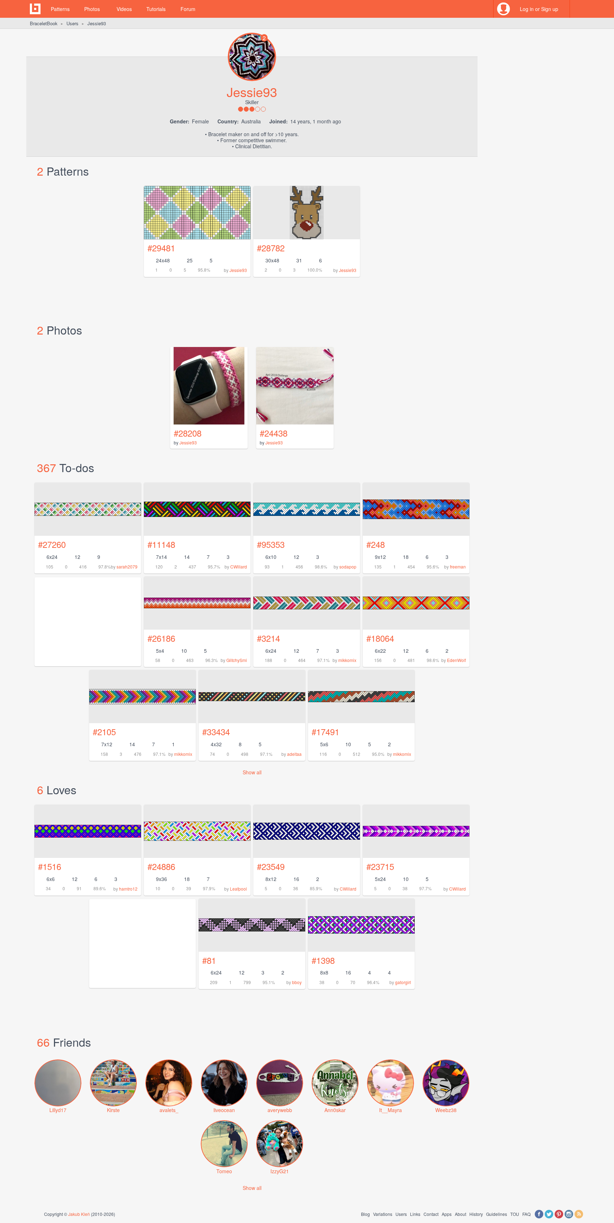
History (476, 1214)
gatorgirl (403, 982)
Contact (431, 1214)
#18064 (380, 638)
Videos (124, 8)
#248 (375, 544)
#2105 (104, 731)
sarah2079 (127, 567)
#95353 (271, 544)
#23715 (380, 866)
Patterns (60, 8)
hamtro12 (128, 889)
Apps (447, 1214)
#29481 (161, 247)
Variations (382, 1214)
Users (72, 23)
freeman (458, 567)
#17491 (325, 731)
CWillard (238, 567)
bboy (297, 982)
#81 (209, 960)
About (460, 1214)
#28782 (271, 247)
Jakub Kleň (79, 1214)
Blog (365, 1214)
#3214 (268, 638)
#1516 (49, 866)
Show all (252, 772)
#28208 (187, 433)
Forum (188, 8)
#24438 (273, 433)
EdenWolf (456, 660)
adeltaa (294, 754)
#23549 (271, 866)
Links (415, 1214)
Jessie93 (238, 270)
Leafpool (238, 889)
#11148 (161, 544)
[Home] (35, 9)
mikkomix (347, 660)
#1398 (323, 960)
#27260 (52, 544)
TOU (514, 1214)
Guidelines (496, 1214)
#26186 (161, 638)
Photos (92, 8)
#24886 (161, 866)
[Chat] (579, 9)
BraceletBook (44, 23)
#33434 (216, 731)
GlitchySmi (236, 660)
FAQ (526, 1214)
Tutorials (156, 8)
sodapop (347, 567)
